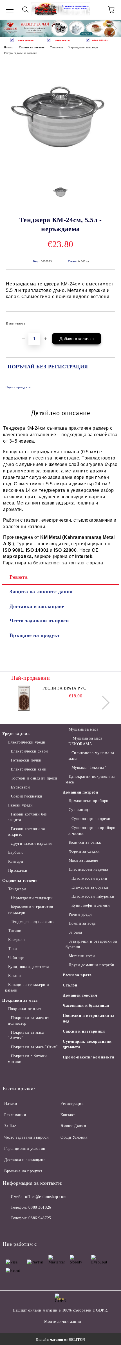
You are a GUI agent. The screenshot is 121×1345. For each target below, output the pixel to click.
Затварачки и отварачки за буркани (91, 944)
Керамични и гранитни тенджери (30, 910)
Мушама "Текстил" (88, 767)
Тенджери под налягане (32, 922)
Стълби (70, 985)
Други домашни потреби (91, 965)
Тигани (15, 931)
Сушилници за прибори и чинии (92, 830)
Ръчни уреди (80, 914)
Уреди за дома (16, 734)
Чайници (16, 958)
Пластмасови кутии (89, 878)
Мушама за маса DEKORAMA (85, 741)
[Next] (111, 28)
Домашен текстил (80, 995)
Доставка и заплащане (37, 606)
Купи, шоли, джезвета (28, 967)
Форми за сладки (84, 851)
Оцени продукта (18, 387)
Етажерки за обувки (89, 887)
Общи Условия (74, 1137)
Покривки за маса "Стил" (34, 1047)
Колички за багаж (85, 842)
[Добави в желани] (107, 320)
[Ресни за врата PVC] (24, 698)
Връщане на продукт (35, 635)
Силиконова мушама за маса (91, 756)
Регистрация (71, 1103)
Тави (12, 949)
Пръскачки (18, 870)
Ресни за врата (77, 975)
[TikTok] (59, 1229)
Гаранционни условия (24, 1148)
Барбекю (15, 852)
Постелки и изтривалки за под (88, 1018)
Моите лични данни (62, 1321)
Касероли (16, 940)
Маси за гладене (83, 860)
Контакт (67, 1115)
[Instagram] (34, 1229)
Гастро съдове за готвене (20, 53)
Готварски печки (26, 760)
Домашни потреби (80, 792)
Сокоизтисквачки (26, 796)
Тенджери (56, 47)
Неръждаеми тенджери (83, 47)
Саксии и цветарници (84, 1031)
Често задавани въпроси (39, 620)
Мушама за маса (83, 729)
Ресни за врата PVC (64, 688)
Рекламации (15, 1115)
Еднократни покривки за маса (90, 779)
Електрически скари (29, 751)
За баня (75, 932)
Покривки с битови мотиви (27, 1059)
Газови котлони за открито (26, 832)
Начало (8, 47)
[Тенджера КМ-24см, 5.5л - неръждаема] (60, 174)
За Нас (10, 1126)
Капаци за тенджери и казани (27, 987)
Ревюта (19, 577)
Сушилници (80, 810)
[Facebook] (10, 1229)
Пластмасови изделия (88, 869)
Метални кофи (82, 956)
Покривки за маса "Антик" (26, 1035)
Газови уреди (20, 805)
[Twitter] (22, 1229)
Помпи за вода (82, 923)
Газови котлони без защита (27, 817)
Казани (14, 976)
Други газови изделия (31, 843)
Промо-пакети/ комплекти (88, 1057)
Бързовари (20, 787)
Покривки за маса (20, 1000)
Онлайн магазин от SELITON (60, 1340)
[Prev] (9, 28)
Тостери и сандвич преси (34, 778)
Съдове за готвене (31, 47)
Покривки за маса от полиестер (28, 1021)
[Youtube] (47, 1229)
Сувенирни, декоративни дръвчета (87, 1044)
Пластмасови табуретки (92, 896)
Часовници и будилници (86, 1005)
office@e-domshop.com (45, 1197)
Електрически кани (28, 769)
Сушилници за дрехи (91, 819)
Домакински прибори (89, 801)
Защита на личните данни (41, 591)
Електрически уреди (27, 742)
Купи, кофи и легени (90, 905)
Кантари (15, 861)
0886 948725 (39, 1218)
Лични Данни (73, 1126)
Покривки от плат (24, 1009)
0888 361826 (39, 1207)
